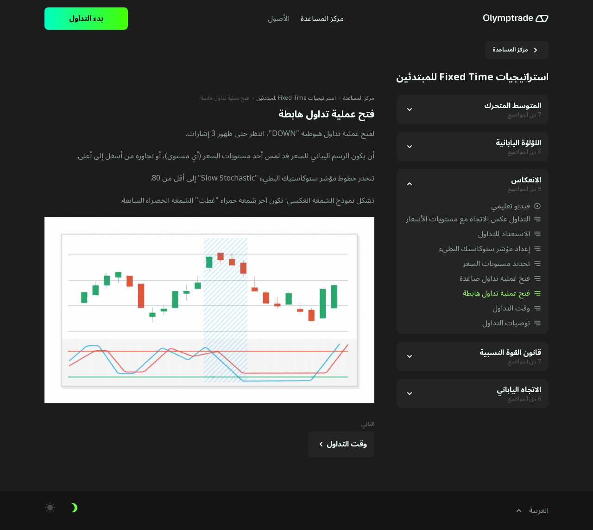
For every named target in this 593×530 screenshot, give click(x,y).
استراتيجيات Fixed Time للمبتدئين (296, 98)
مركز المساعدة (358, 98)
